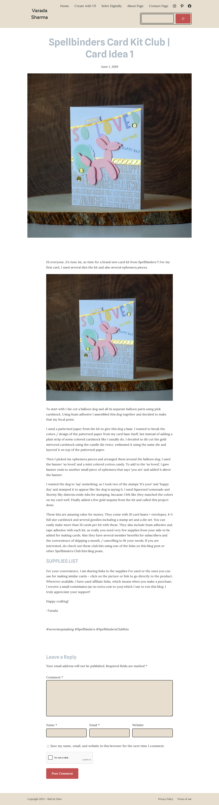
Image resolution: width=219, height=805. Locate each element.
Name (51, 725)
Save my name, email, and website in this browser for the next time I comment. (107, 746)
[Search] (183, 18)
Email (94, 725)
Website (138, 725)
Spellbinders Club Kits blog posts (78, 551)
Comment (54, 677)
